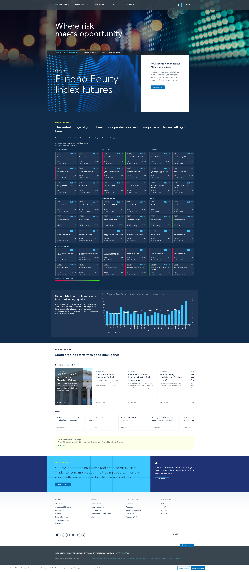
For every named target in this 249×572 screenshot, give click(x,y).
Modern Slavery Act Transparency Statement (151, 558)
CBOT (163, 507)
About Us (58, 504)
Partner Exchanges (97, 507)
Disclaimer (94, 558)
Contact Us (59, 523)
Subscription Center (62, 520)
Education (129, 5)
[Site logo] (62, 4)
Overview (129, 504)
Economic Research (64, 365)
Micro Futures (61, 246)
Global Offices (96, 504)
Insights (116, 5)
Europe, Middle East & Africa (101, 513)
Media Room (59, 510)
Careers (58, 513)
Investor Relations (61, 517)
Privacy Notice (102, 558)
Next (190, 386)
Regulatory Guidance (133, 510)
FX (56, 198)
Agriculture (60, 150)
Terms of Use (121, 558)
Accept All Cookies (198, 568)
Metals (152, 198)
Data (89, 5)
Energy (105, 150)
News (57, 411)
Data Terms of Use (131, 558)
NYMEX (164, 510)
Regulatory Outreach (133, 517)
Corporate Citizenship (63, 507)
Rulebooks (129, 507)
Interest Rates (108, 198)
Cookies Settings (183, 568)
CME (163, 504)
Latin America (96, 510)
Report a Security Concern (172, 558)
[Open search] (175, 4)
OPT (71, 153)
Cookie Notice (112, 558)
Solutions (100, 5)
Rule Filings (130, 513)
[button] (67, 53)
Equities (153, 150)
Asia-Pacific (95, 517)
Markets (79, 5)
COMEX (164, 513)
